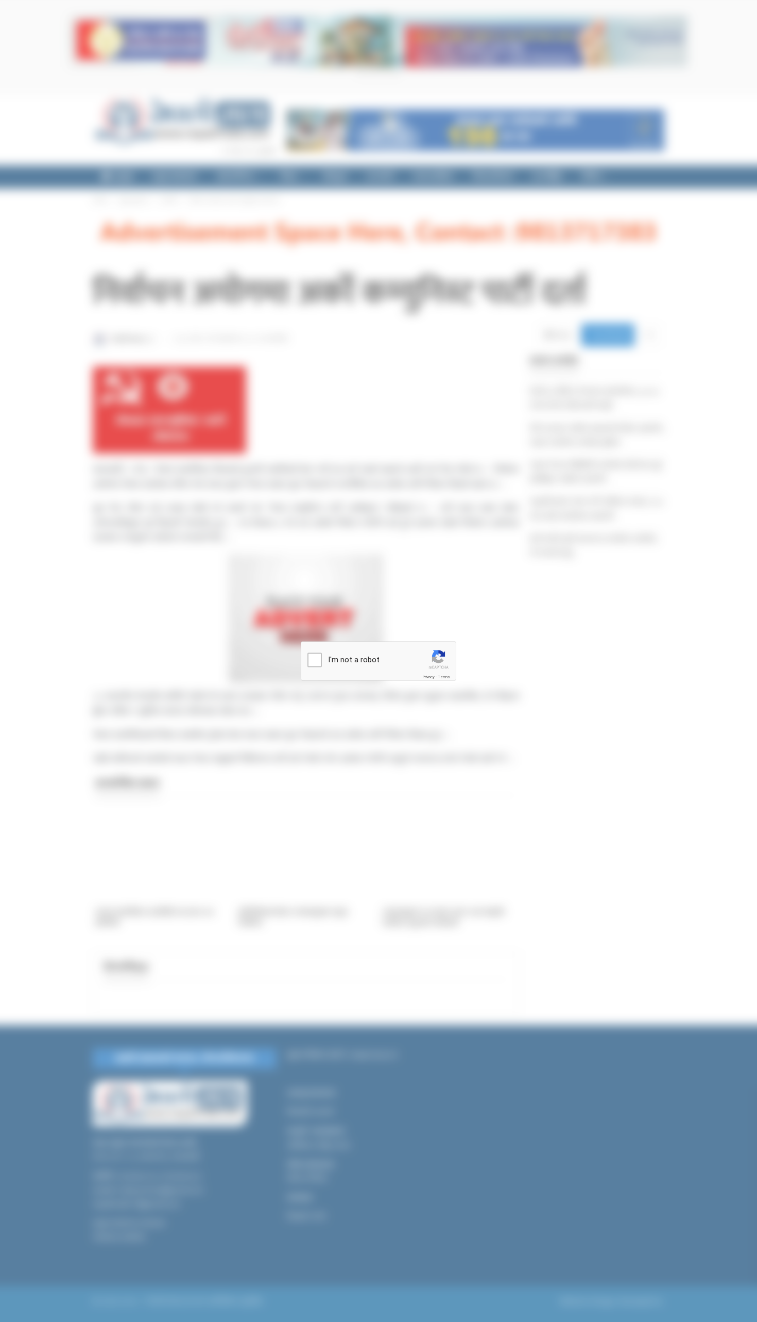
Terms (444, 677)
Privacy (428, 677)
